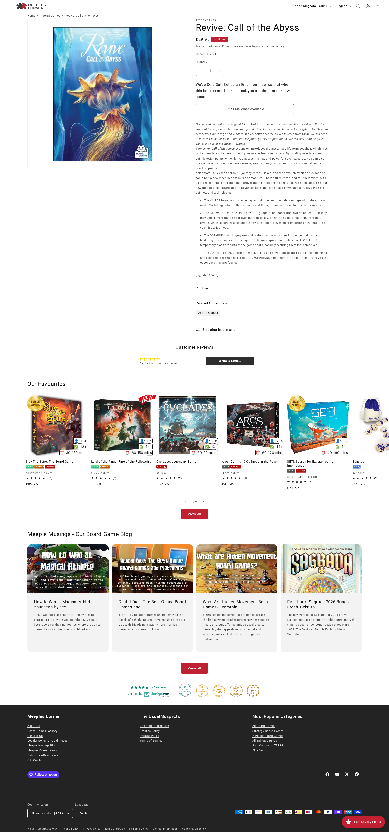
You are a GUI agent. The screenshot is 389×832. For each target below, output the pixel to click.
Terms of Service (151, 740)
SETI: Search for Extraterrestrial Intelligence (310, 463)
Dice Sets (258, 750)
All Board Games (263, 725)
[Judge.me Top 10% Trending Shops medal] (253, 690)
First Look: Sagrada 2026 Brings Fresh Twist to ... (318, 604)
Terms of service (115, 828)
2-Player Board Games (267, 735)
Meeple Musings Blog (42, 745)
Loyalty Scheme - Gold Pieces (47, 740)
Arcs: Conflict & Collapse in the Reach (250, 461)
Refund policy (70, 828)
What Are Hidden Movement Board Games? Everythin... (236, 604)
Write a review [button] (230, 361)
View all (194, 514)
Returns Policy (150, 731)
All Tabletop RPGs (264, 740)
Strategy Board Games (268, 731)
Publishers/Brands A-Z (43, 755)
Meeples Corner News (42, 750)
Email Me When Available (244, 109)
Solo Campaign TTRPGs (268, 745)
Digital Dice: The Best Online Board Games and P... (152, 604)
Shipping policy (138, 828)
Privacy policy (91, 828)
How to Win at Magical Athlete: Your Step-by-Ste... (64, 604)
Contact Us (35, 735)
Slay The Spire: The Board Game (49, 461)
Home (31, 15)
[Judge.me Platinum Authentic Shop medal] (185, 690)
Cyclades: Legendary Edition (177, 461)
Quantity (201, 62)
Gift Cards (34, 760)
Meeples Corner (47, 829)
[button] (9, 6)
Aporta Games (50, 15)
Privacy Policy (149, 735)
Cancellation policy (194, 828)
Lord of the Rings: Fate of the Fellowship (121, 461)
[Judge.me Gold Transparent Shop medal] (202, 690)
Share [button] (205, 288)
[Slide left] (185, 502)
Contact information (165, 828)
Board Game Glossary (42, 731)
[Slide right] (203, 502)
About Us (33, 725)
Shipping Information (154, 725)
